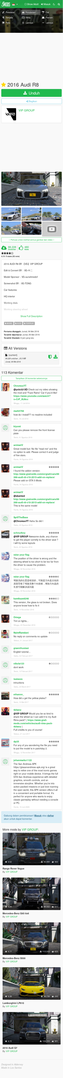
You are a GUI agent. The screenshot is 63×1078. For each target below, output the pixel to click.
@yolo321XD (21, 389)
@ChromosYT (21, 521)
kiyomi (17, 426)
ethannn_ (19, 694)
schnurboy (19, 532)
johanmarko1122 (23, 760)
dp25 (16, 741)
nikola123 (19, 663)
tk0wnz (17, 709)
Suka (26, 249)
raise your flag (21, 554)
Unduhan (12, 249)
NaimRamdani (21, 632)
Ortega (17, 617)
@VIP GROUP (21, 536)
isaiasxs (18, 678)
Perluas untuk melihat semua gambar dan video (31, 239)
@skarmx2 (19, 495)
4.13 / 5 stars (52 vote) (10, 256)
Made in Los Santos (11, 1067)
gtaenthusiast (21, 648)
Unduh (34, 93)
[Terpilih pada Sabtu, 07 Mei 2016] (3, 84)
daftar (50, 815)
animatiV (18, 445)
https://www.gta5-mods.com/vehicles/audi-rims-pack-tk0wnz (33, 723)
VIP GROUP (27, 110)
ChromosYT (20, 385)
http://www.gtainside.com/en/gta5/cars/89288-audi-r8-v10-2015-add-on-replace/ (36, 475)
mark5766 (19, 410)
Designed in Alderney (12, 1064)
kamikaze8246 (21, 598)
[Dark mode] (54, 4)
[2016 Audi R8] (31, 189)
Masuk (38, 815)
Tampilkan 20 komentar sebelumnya (31, 378)
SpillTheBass (21, 517)
